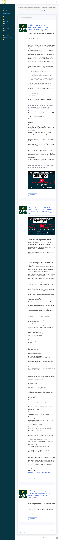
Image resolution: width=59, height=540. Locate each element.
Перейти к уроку (32, 194)
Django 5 (6, 21)
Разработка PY (7, 35)
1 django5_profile (22, 532)
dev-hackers (6, 17)
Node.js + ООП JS (7, 37)
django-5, (29, 530)
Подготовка (6, 28)
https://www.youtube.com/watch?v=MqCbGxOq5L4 (38, 103)
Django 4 (6, 19)
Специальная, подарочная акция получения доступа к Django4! (31, 10)
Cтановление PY (7, 33)
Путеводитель (6, 23)
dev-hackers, (47, 456)
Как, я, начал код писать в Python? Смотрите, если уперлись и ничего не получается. (37, 13)
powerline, (38, 530)
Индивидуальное (8, 26)
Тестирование (7, 40)
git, (35, 530)
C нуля (5, 30)
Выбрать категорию (26, 17)
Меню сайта (41, 2)
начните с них (31, 130)
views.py (35, 279)
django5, (33, 530)
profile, (42, 530)
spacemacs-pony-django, (49, 530)
